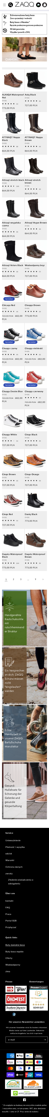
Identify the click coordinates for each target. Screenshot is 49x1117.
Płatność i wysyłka (15, 847)
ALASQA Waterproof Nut (13, 96)
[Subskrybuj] (45, 1040)
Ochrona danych (13, 866)
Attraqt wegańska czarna (11, 224)
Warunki (9, 860)
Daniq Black (31, 514)
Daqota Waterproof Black (12, 555)
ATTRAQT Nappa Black (11, 138)
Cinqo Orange (32, 474)
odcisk (8, 853)
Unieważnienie (13, 840)
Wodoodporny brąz (35, 265)
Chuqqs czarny (9, 348)
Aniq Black (30, 94)
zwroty (9, 873)
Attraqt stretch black (13, 180)
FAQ (7, 907)
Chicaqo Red (8, 305)
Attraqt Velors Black (12, 265)
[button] (11, 5)
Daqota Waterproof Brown (35, 555)
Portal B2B (11, 920)
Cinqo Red (7, 514)
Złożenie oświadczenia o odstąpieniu (20, 881)
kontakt (9, 900)
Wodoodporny (12, 964)
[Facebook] (24, 1100)
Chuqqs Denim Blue (12, 391)
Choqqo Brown (32, 305)
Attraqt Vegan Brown (36, 222)
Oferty (8, 958)
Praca (8, 914)
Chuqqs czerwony (34, 391)
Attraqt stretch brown (33, 181)
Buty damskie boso (15, 945)
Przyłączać (10, 927)
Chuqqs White (9, 434)
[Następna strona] (43, 579)
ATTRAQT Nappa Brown (34, 138)
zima (7, 971)
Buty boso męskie (14, 951)
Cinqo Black (31, 434)
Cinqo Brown (9, 474)
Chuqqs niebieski (34, 348)
